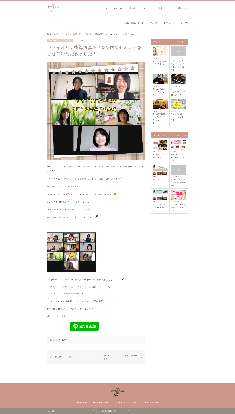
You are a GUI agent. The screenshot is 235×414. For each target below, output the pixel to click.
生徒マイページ (165, 8)
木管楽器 (133, 8)
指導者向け (66, 40)
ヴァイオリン (102, 8)
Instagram (52, 410)
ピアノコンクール (83, 8)
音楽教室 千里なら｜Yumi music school (115, 411)
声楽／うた (118, 8)
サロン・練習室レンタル (133, 23)
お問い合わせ (169, 23)
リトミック (147, 8)
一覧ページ (179, 42)
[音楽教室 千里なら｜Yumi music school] (117, 397)
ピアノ (67, 8)
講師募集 (184, 23)
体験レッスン (183, 8)
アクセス (153, 23)
